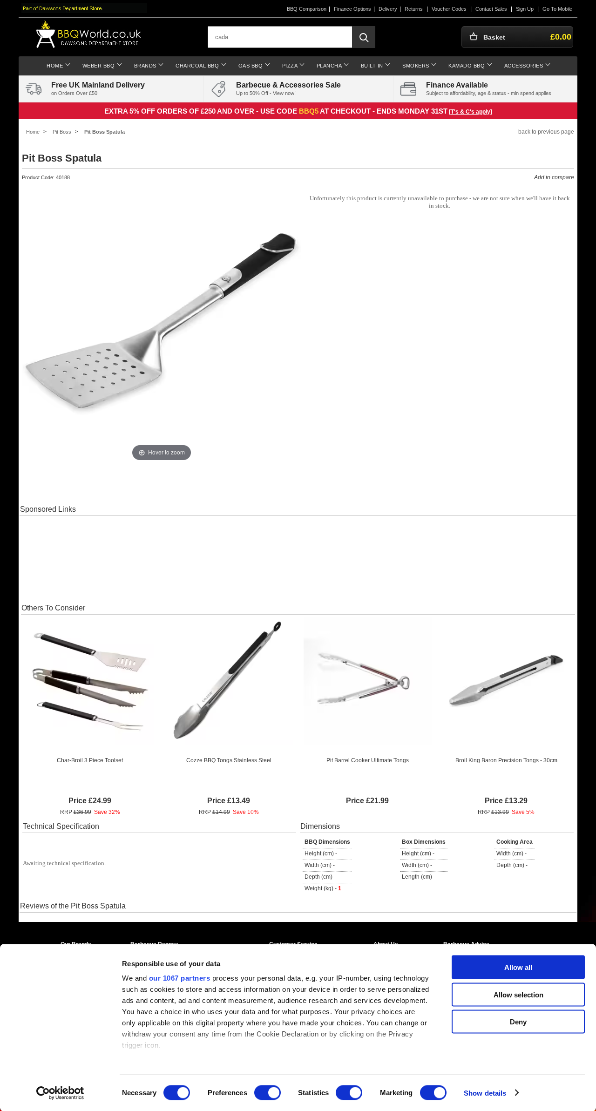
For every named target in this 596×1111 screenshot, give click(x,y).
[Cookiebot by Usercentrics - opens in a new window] (60, 1093)
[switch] (267, 1092)
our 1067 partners (179, 978)
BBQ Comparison (306, 9)
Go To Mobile (557, 9)
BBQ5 (308, 111)
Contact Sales (491, 9)
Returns (414, 9)
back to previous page (546, 132)
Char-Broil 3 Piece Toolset (90, 760)
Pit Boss (62, 132)
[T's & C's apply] (470, 111)
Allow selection (518, 994)
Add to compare (554, 177)
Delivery (388, 9)
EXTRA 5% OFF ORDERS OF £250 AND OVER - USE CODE (201, 111)
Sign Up (525, 9)
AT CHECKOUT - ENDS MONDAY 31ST (383, 111)
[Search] (363, 37)
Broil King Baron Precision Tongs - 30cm (506, 760)
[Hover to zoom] (161, 323)
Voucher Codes (449, 9)
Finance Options (352, 9)
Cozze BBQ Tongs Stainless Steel (228, 760)
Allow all (518, 967)
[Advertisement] (298, 559)
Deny (518, 1022)
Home (33, 132)
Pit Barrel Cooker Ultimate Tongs (367, 760)
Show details (485, 1093)
